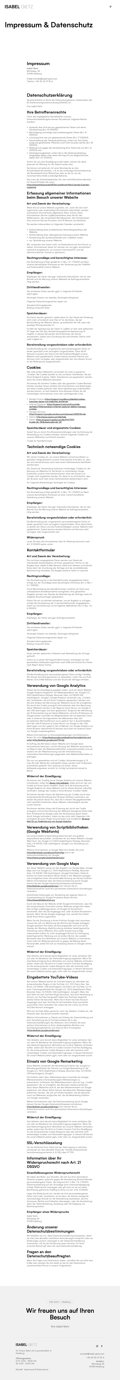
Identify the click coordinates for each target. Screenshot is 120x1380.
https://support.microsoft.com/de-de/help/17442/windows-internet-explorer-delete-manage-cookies (57, 406)
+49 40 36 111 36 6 (95, 1357)
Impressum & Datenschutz (36, 1369)
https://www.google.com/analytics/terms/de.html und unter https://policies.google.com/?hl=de (59, 738)
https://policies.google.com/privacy (42, 886)
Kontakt (19, 1369)
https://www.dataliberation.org (41, 900)
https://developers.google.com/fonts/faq (45, 852)
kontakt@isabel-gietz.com (92, 1354)
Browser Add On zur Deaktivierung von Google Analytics (58, 820)
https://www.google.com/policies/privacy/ (45, 857)
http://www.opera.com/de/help (51, 417)
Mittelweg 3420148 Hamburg (96, 1365)
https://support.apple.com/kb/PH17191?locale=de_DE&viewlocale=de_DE (51, 420)
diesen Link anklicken (59, 783)
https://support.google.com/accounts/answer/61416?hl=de (57, 414)
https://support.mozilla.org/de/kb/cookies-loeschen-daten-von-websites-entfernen (57, 400)
